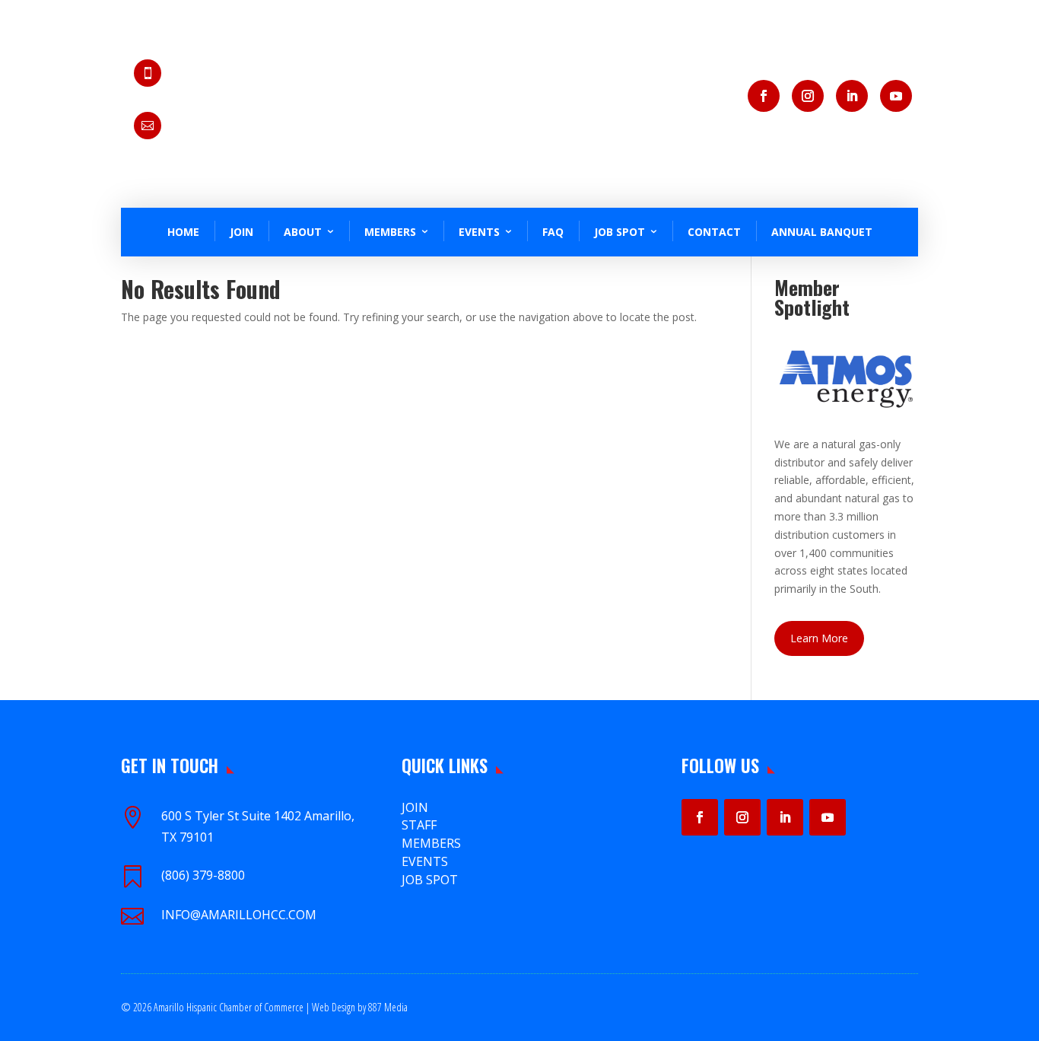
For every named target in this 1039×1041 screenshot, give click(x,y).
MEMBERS (431, 843)
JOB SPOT (619, 231)
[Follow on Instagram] (808, 96)
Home (183, 231)
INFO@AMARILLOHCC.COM (238, 914)
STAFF (419, 825)
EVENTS (425, 861)
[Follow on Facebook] (764, 96)
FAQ (553, 231)
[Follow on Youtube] (896, 96)
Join (415, 807)
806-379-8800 (216, 81)
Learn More (819, 638)
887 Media (388, 1007)
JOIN (241, 231)
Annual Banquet (821, 231)
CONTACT (714, 231)
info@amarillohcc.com (238, 133)
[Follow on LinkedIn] (852, 96)
